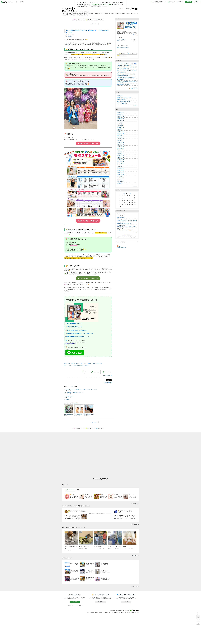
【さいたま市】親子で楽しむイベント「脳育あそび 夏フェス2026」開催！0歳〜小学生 (127, 64)
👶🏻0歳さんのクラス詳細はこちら (73, 326)
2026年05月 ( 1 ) (120, 114)
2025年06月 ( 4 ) (120, 133)
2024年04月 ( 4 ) (120, 144)
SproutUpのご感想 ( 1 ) (122, 103)
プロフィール (127, 29)
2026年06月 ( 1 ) (120, 112)
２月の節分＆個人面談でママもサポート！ (126, 77)
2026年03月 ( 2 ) (120, 118)
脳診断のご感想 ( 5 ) (121, 99)
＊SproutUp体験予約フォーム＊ (73, 323)
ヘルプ (137, 612)
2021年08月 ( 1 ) (120, 170)
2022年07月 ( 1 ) (120, 153)
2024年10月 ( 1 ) (120, 140)
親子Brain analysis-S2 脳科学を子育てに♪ (126, 74)
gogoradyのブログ (121, 217)
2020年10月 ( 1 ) (120, 183)
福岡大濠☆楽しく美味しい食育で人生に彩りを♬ (127, 226)
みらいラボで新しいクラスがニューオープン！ (74, 392)
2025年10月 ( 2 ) (120, 127)
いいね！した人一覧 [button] (107, 375)
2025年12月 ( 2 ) (120, 124)
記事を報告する (108, 382)
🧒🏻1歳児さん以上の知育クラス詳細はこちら (76, 330)
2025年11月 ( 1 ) (120, 125)
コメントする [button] (96, 372)
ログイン (196, 2)
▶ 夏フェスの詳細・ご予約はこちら (88, 143)
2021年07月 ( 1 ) (120, 172)
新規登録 (189, 2)
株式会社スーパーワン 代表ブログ (124, 223)
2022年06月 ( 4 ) (120, 155)
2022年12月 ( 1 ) (120, 150)
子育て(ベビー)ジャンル (121, 40)
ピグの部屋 (133, 29)
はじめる (75, 602)
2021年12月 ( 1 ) (120, 165)
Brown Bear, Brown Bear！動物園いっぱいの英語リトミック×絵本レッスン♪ (80, 389)
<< (124, 193)
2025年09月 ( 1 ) (120, 129)
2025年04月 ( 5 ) (120, 137)
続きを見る (135, 34)
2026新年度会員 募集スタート (123, 75)
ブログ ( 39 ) (119, 95)
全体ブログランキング (121, 39)
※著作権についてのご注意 (121, 247)
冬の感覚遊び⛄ (120, 79)
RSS (119, 246)
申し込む (126, 602)
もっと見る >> (67, 399)
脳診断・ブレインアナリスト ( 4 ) (124, 97)
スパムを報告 (91, 612)
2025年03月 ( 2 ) (120, 138)
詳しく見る (100, 602)
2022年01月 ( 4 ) (120, 163)
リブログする (107, 372)
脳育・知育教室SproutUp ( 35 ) (123, 101)
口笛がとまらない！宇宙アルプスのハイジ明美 (127, 220)
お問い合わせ (99, 612)
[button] (198, 623)
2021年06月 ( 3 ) (120, 174)
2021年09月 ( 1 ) (120, 168)
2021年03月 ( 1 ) (120, 176)
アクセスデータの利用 (115, 612)
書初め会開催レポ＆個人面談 (123, 84)
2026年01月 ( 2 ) (120, 122)
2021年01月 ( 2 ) (120, 178)
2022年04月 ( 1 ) (120, 159)
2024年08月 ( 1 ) (120, 142)
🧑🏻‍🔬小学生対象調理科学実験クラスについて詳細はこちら (79, 333)
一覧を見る (135, 86)
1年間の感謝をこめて (68, 396)
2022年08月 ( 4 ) (120, 151)
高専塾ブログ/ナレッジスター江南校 (124, 229)
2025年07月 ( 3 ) (120, 131)
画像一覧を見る (134, 88)
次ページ (94, 24)
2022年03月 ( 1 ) (120, 161)
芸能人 (78, 489)
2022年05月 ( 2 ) (120, 157)
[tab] (70, 490)
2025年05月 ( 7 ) (120, 135)
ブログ (69, 36)
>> (130, 193)
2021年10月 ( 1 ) (120, 166)
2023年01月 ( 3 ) (120, 148)
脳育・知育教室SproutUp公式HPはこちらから (78, 336)
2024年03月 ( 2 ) (120, 146)
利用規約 (106, 612)
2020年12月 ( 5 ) (120, 179)
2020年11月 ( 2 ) (120, 181)
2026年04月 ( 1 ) (120, 116)
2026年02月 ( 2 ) (120, 120)
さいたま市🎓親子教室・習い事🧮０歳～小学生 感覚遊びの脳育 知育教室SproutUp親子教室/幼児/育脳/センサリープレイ (131, 25)
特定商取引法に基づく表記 (128, 612)
